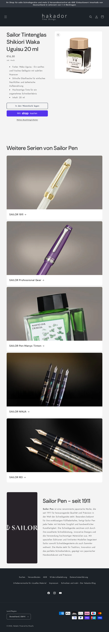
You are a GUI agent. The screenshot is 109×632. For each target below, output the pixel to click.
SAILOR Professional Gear (25, 280)
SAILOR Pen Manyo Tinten (25, 345)
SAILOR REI (16, 477)
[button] (6, 17)
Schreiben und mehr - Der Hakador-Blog (78, 583)
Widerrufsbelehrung (58, 577)
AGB (45, 577)
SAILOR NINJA (18, 411)
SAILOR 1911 (16, 214)
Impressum (53, 583)
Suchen (22, 577)
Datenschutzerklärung (79, 577)
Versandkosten (34, 577)
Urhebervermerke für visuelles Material (29, 583)
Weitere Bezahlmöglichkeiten (27, 120)
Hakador (16, 626)
